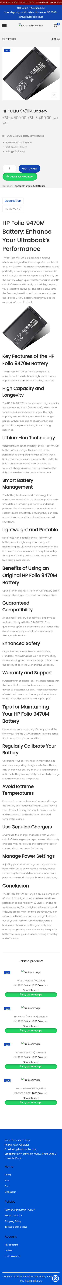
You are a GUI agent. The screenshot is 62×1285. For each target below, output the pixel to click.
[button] (19, 174)
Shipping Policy (13, 1221)
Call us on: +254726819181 (31, 8)
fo (54, 293)
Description (13, 201)
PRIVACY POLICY (13, 1215)
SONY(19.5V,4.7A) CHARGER (31, 1052)
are (23, 380)
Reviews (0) (13, 209)
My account (11, 1244)
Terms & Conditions (16, 1227)
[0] (55, 25)
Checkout (10, 1192)
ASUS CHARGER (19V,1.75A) (31, 980)
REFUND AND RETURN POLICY (20, 1209)
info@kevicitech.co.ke (31, 16)
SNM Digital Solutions (31, 1281)
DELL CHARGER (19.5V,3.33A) (31, 1088)
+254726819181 (21, 1144)
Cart (7, 1186)
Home (8, 1174)
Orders (8, 1250)
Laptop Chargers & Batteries (29, 186)
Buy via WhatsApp (32, 994)
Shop (7, 1180)
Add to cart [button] (32, 990)
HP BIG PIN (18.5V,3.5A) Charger (31, 1016)
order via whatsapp (21, 176)
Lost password (12, 1256)
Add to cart (29, 168)
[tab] (31, 201)
